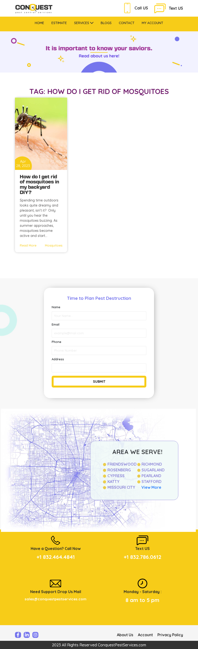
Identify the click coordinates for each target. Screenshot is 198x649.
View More (151, 487)
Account (145, 634)
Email (55, 324)
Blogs (106, 23)
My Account (152, 23)
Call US (141, 7)
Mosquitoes (53, 245)
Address (58, 359)
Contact (126, 23)
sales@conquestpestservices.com (55, 599)
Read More (28, 245)
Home (39, 23)
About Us (125, 634)
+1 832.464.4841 (55, 557)
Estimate (59, 23)
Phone (56, 342)
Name (56, 307)
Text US (176, 8)
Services (82, 23)
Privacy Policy (170, 634)
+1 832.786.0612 (142, 557)
